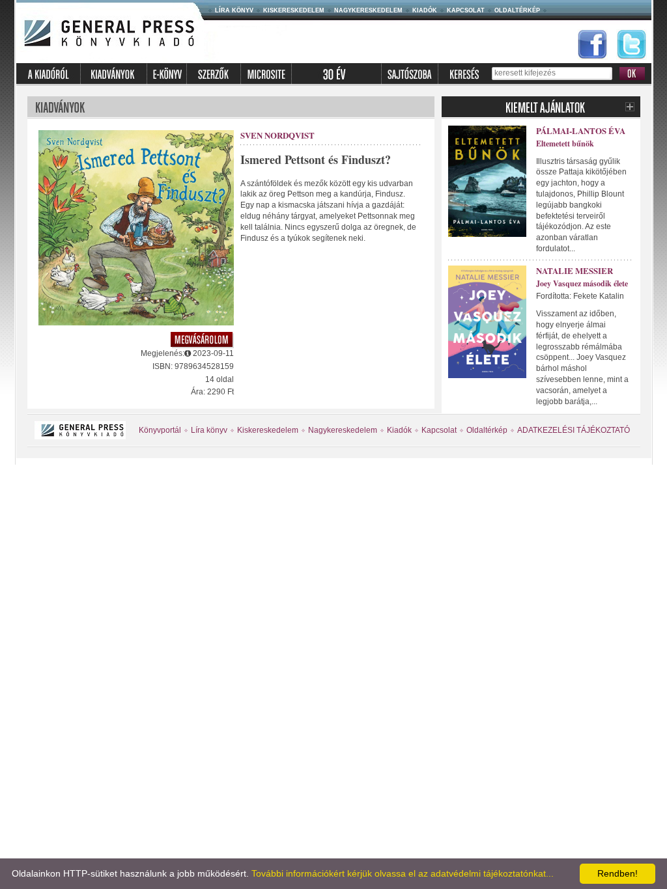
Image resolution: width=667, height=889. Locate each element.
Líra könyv (234, 10)
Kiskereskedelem (293, 10)
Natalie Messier (574, 270)
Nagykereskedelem (368, 10)
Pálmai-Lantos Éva (580, 130)
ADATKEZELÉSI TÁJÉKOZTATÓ (573, 430)
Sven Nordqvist (277, 135)
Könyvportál (160, 430)
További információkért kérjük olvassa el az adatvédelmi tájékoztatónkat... (402, 873)
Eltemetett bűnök (565, 143)
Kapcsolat (466, 10)
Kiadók (424, 10)
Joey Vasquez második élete (582, 283)
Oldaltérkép (517, 10)
